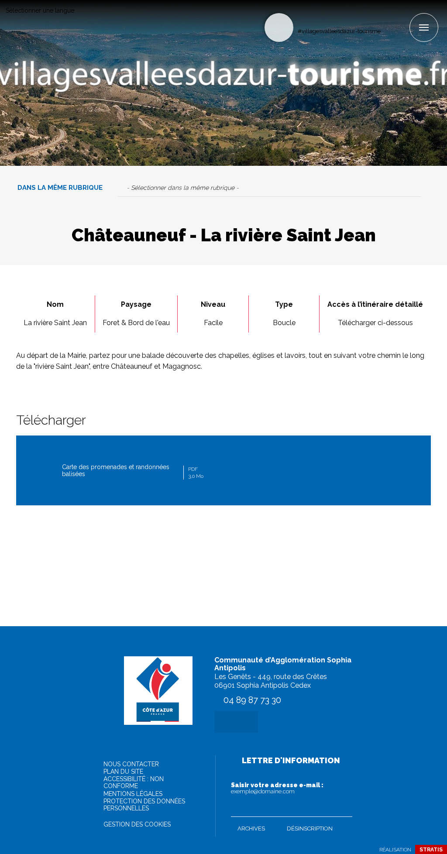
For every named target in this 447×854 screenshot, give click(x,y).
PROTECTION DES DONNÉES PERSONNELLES (144, 805)
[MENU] (423, 27)
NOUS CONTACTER (131, 764)
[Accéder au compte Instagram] (402, 16)
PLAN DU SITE (123, 771)
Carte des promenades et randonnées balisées (132, 471)
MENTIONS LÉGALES (132, 793)
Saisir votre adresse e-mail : (277, 788)
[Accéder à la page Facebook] (388, 16)
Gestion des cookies (137, 824)
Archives (251, 828)
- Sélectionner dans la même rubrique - (183, 187)
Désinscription (310, 828)
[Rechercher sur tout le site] (279, 27)
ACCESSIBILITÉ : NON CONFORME (133, 782)
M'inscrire (343, 808)
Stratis (431, 850)
